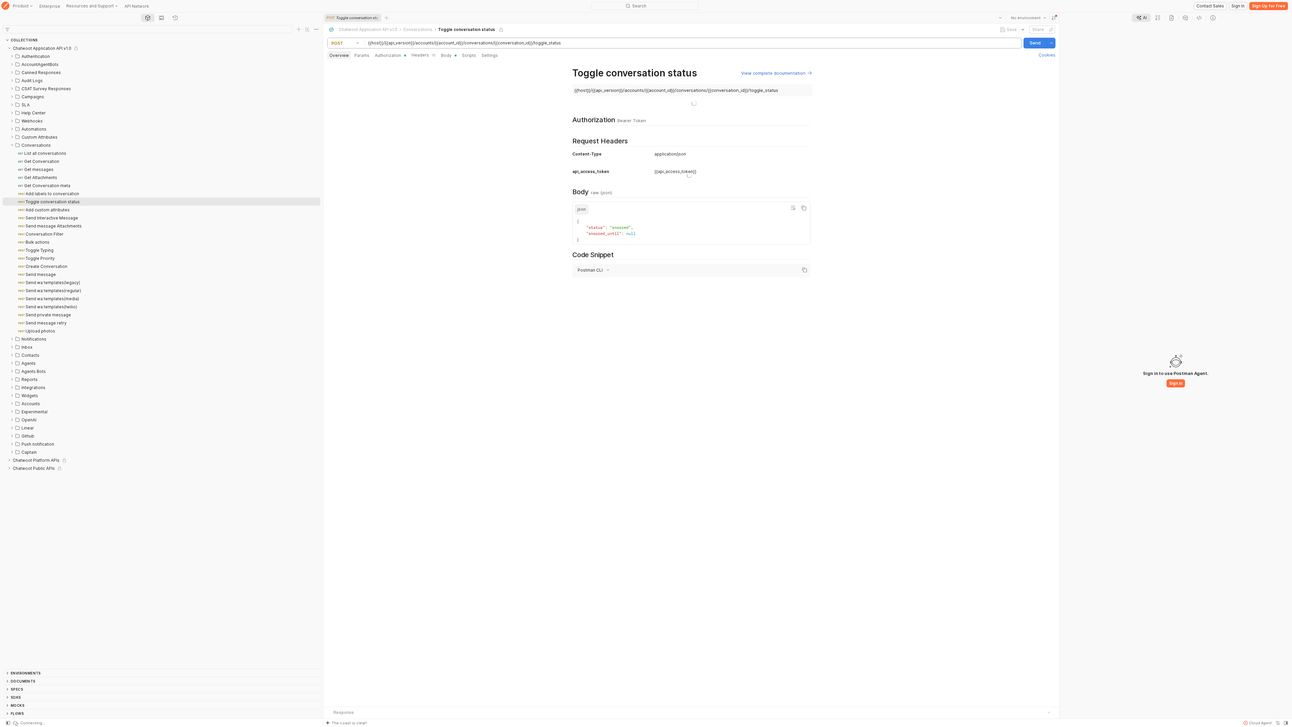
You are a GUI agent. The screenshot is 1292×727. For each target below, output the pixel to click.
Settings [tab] (489, 55)
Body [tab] (446, 55)
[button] (1053, 18)
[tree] (161, 356)
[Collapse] (9, 48)
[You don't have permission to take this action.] (387, 18)
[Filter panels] (7, 29)
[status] (28, 723)
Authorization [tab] (388, 55)
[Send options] (1051, 43)
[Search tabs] (1000, 18)
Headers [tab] (423, 55)
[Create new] (299, 29)
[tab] (147, 18)
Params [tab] (361, 55)
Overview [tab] (339, 55)
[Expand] (12, 56)
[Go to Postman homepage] (5, 6)
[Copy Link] (1051, 30)
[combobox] (1028, 18)
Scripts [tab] (469, 55)
